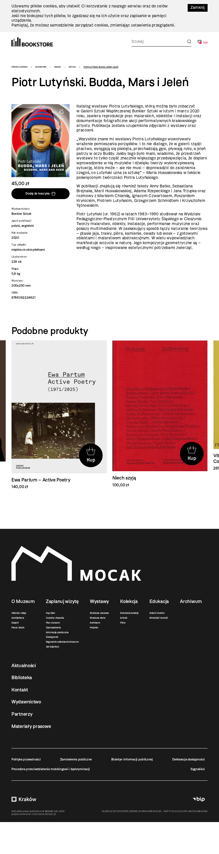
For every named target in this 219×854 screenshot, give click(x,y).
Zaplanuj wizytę (62, 601)
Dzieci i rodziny (157, 613)
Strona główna (19, 67)
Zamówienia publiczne (76, 759)
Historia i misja (18, 613)
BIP (199, 799)
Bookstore (40, 67)
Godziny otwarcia (55, 617)
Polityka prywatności (25, 759)
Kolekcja (129, 601)
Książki (57, 67)
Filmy (123, 622)
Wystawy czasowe (99, 613)
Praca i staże (17, 627)
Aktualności (23, 665)
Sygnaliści (197, 769)
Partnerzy (21, 714)
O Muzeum (23, 601)
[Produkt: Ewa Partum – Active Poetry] (59, 414)
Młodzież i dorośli (158, 617)
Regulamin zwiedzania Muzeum (62, 641)
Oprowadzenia (53, 627)
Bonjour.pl (50, 814)
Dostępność (52, 637)
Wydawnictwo (26, 702)
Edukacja (159, 601)
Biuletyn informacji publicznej (132, 759)
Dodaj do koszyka (37, 193)
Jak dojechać (52, 646)
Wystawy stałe (97, 617)
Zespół (15, 622)
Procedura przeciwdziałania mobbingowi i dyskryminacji (50, 769)
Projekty (94, 627)
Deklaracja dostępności (188, 759)
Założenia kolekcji (129, 613)
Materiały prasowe (31, 726)
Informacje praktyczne (57, 632)
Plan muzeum (53, 622)
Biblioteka (21, 677)
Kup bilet (50, 613)
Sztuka (72, 67)
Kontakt (19, 690)
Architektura (17, 617)
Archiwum (95, 622)
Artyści (123, 617)
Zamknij (197, 7)
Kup (91, 460)
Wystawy (99, 601)
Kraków (23, 799)
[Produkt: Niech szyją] (160, 414)
